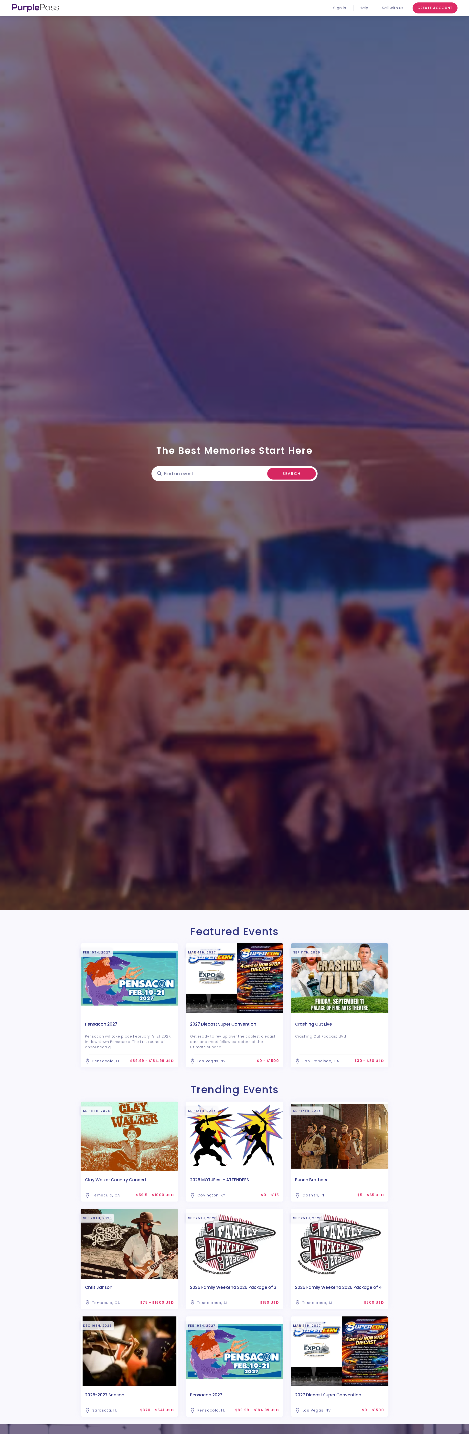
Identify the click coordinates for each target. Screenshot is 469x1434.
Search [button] (291, 473)
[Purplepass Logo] (35, 8)
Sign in (339, 8)
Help (364, 8)
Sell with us (393, 8)
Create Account (435, 7)
